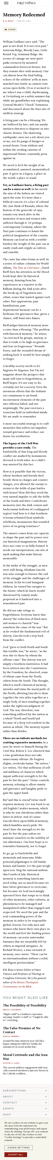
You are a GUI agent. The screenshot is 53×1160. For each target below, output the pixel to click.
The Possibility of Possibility (24, 1005)
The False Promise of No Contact (21, 1030)
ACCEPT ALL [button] (15, 1155)
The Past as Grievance (26, 267)
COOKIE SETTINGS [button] (19, 1148)
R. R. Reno (8, 21)
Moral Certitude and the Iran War (25, 1057)
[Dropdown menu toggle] (26, 1091)
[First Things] (26, 3)
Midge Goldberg (12, 1010)
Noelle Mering (11, 1036)
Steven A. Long (11, 1063)
